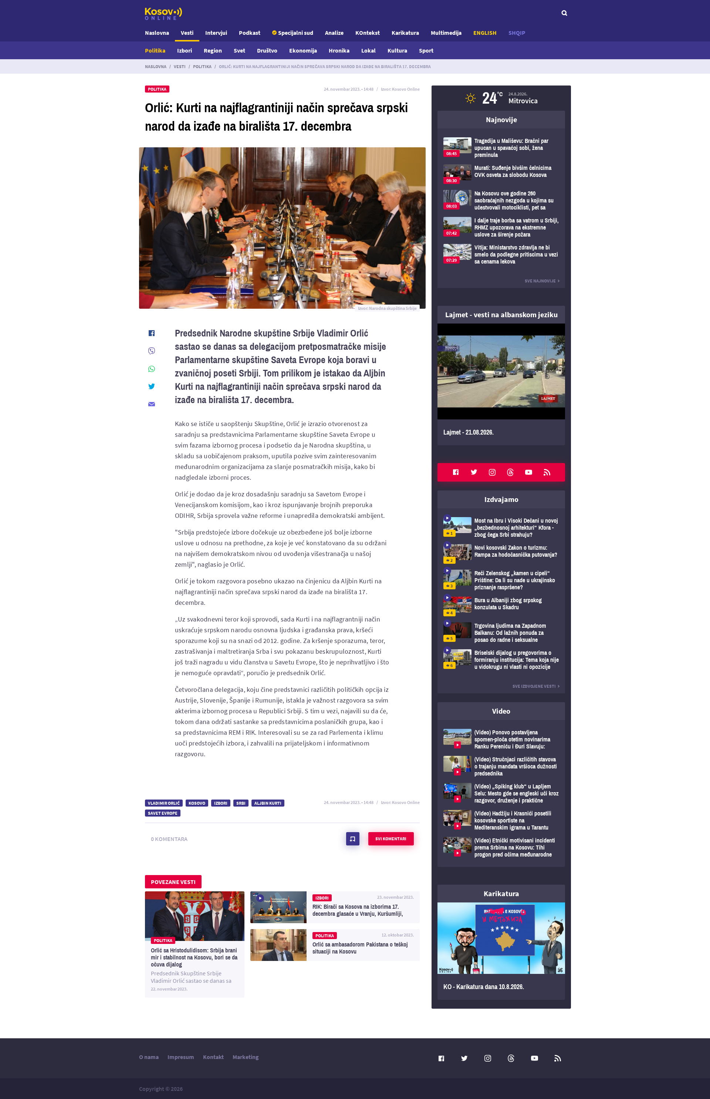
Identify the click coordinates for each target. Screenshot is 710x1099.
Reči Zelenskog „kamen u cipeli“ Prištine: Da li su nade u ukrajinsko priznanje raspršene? (501, 580)
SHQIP (516, 32)
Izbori (184, 50)
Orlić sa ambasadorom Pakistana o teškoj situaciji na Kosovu (335, 945)
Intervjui (216, 32)
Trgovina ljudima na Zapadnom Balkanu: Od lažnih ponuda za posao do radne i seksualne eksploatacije (501, 632)
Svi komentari (390, 838)
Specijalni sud (295, 32)
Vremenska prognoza (501, 98)
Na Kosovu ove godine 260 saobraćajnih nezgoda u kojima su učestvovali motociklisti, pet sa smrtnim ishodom (501, 200)
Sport (426, 50)
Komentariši (352, 838)
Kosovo (197, 803)
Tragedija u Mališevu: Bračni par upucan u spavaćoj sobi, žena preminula (501, 147)
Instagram (492, 472)
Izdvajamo (501, 499)
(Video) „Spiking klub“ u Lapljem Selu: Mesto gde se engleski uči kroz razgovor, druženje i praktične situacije (501, 793)
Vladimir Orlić (164, 803)
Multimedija (446, 32)
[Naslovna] (163, 13)
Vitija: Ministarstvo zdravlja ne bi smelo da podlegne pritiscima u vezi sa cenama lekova (501, 254)
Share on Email (151, 404)
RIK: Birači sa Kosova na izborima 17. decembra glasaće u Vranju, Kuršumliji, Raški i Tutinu (335, 907)
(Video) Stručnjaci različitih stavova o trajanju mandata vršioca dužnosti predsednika (501, 766)
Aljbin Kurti (267, 803)
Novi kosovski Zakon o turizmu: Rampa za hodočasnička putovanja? (501, 554)
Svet (239, 50)
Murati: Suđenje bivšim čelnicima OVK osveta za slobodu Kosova (501, 174)
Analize (334, 32)
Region (213, 50)
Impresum (181, 1057)
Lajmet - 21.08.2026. (501, 384)
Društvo (267, 50)
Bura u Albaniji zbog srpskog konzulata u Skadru (501, 606)
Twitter (474, 472)
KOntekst (367, 32)
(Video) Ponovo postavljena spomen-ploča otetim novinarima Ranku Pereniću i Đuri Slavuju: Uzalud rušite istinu (501, 739)
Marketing (246, 1057)
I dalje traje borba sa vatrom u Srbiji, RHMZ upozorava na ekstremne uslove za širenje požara (501, 227)
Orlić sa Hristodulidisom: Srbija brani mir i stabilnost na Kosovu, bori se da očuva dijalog (194, 944)
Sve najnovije (540, 281)
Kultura (397, 50)
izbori (220, 803)
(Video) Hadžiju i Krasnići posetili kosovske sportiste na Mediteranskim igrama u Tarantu (501, 820)
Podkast (249, 32)
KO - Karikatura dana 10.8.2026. (501, 951)
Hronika (339, 50)
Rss (547, 472)
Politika (155, 50)
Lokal (368, 50)
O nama (149, 1057)
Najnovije (501, 119)
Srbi (241, 803)
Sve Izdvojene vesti (534, 686)
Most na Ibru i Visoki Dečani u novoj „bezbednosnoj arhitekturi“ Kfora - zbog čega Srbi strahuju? (501, 527)
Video (501, 711)
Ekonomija (303, 50)
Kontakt (213, 1057)
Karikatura (405, 32)
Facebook (455, 472)
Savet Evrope (163, 813)
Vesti (187, 32)
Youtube (529, 472)
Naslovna (157, 32)
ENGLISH (485, 32)
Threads (510, 472)
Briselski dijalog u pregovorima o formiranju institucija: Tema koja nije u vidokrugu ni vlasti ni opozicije (501, 659)
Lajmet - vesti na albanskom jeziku (501, 314)
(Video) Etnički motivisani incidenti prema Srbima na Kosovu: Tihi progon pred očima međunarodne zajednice (501, 847)
